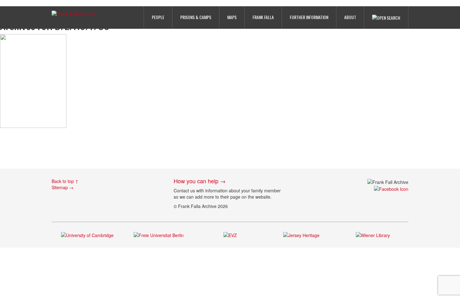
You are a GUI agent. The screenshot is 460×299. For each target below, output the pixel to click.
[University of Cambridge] (87, 234)
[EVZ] (230, 234)
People (158, 17)
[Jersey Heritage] (301, 234)
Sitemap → (63, 187)
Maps (232, 17)
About (350, 17)
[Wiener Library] (373, 234)
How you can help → (200, 181)
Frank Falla (263, 17)
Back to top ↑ (65, 181)
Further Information (309, 17)
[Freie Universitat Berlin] (159, 234)
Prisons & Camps (195, 17)
